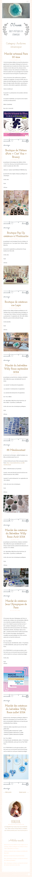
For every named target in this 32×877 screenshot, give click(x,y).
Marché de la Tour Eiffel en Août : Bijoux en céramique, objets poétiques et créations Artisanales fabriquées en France (16, 846)
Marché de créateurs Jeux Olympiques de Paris (16, 604)
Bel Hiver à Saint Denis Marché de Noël (14, 855)
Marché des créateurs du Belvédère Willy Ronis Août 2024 (16, 533)
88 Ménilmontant (16, 450)
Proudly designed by (19, 874)
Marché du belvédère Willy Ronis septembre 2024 (16, 369)
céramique (6, 145)
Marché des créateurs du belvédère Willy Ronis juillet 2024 (16, 709)
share (24, 141)
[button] (16, 615)
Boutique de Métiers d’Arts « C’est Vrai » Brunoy (16, 153)
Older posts (7, 792)
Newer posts (24, 792)
